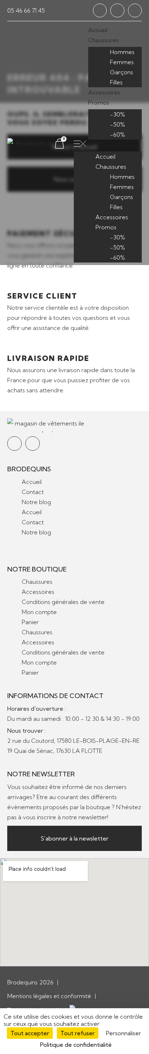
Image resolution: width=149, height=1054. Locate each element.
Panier (30, 622)
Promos (98, 102)
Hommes (122, 52)
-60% (117, 134)
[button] (108, 145)
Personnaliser (123, 1033)
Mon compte (39, 612)
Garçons (121, 72)
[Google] (135, 10)
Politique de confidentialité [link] (76, 1044)
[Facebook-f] (100, 10)
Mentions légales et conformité (49, 996)
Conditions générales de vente (63, 601)
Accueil (97, 30)
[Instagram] (117, 10)
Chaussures (103, 40)
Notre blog (36, 502)
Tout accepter (29, 1033)
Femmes (122, 62)
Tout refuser (77, 1033)
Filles (116, 82)
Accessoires (104, 92)
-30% (117, 114)
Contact (33, 491)
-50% (117, 124)
